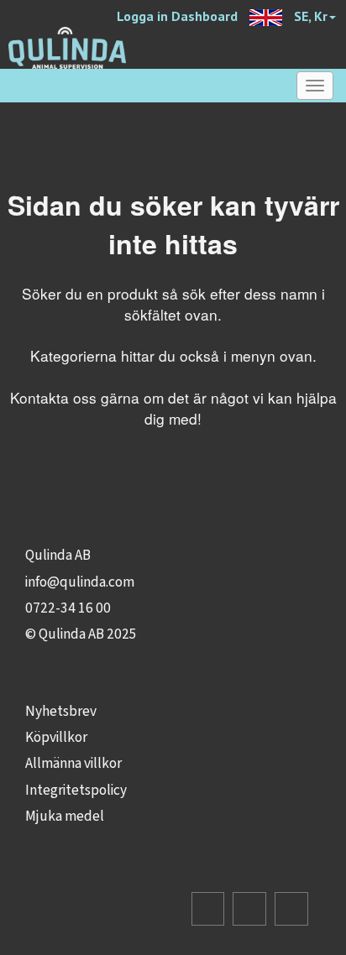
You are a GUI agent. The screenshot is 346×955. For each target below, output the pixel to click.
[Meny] (314, 85)
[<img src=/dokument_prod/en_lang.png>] (266, 13)
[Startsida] (67, 46)
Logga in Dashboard (177, 16)
